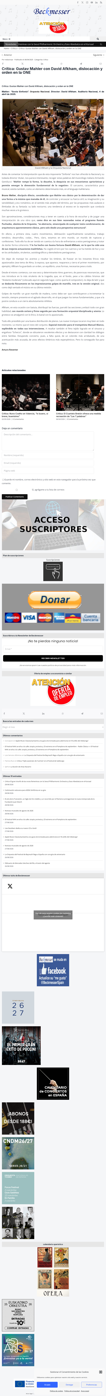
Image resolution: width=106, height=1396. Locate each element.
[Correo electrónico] (101, 713)
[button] (100, 1372)
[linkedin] (96, 2)
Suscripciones (53, 559)
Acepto (47, 1385)
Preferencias (91, 1385)
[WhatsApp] (63, 713)
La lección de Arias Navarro (20, 767)
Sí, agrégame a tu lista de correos (47, 489)
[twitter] (82, 2)
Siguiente (97, 55)
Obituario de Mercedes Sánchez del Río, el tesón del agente (27, 863)
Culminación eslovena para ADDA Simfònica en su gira (25, 790)
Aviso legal (29, 1393)
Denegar (69, 1385)
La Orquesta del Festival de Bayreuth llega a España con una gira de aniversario (54, 755)
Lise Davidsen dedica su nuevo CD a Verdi (20, 828)
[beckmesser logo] (52, 5)
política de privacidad (57, 665)
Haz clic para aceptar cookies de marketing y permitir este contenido (53, 914)
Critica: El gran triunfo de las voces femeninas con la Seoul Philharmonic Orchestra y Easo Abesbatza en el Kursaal (48, 781)
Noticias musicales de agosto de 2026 (19, 810)
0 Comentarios (18, 419)
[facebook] (78, 2)
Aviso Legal (85, 1391)
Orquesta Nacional (39, 91)
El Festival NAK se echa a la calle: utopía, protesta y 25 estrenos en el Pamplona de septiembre (40, 819)
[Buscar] (98, 39)
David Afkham (72, 245)
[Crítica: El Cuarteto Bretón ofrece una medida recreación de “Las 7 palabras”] (80, 375)
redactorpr (9, 59)
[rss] (101, 2)
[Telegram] (82, 713)
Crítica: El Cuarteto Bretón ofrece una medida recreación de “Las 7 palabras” (78, 415)
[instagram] (87, 2)
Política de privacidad (72, 1391)
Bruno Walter (9, 195)
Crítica (45, 59)
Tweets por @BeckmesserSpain (53, 914)
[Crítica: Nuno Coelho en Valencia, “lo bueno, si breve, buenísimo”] (26, 375)
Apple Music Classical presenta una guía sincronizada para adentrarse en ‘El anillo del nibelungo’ (52, 741)
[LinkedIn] (43, 713)
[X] (23, 713)
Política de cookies (56, 1391)
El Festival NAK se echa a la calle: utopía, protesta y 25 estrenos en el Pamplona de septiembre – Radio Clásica (46, 746)
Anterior (8, 55)
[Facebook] (4, 713)
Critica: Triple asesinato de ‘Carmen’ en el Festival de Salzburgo (40, 761)
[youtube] (92, 2)
